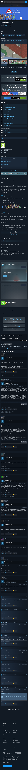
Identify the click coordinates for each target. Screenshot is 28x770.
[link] (15, 98)
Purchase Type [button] (12, 335)
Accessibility (5, 742)
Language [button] (20, 335)
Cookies (4, 747)
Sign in (2, 67)
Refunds (4, 749)
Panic (6, 25)
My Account (15, 747)
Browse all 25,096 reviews (14, 709)
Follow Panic (7, 272)
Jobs (14, 728)
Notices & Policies (6, 744)
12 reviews (6, 559)
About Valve (15, 725)
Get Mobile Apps (7, 766)
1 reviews (5, 355)
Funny (2, 35)
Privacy (4, 740)
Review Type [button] (3, 335)
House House (8, 24)
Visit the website (4, 164)
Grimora (5, 416)
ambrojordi (6, 538)
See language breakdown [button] (5, 312)
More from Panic (10, 264)
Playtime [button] (10, 338)
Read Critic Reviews (12, 304)
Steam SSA (5, 728)
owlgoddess (6, 379)
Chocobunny (7, 557)
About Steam (5, 725)
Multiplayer (19, 35)
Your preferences (23, 312)
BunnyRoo (6, 353)
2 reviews (5, 418)
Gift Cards (5, 734)
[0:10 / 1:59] (14, 51)
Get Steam (15, 740)
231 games (6, 455)
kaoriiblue (6, 500)
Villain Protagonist (10, 35)
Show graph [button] (23, 340)
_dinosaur (6, 577)
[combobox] (14, 2)
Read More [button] (23, 404)
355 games (6, 380)
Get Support (15, 744)
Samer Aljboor (7, 453)
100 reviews (12, 380)
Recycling (15, 732)
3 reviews (5, 540)
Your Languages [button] (8, 344)
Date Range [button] (3, 338)
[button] (3, 5)
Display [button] (16, 338)
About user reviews (14, 312)
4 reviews (5, 578)
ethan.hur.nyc (7, 520)
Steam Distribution (6, 732)
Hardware (15, 730)
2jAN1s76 (6, 476)
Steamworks (5, 730)
